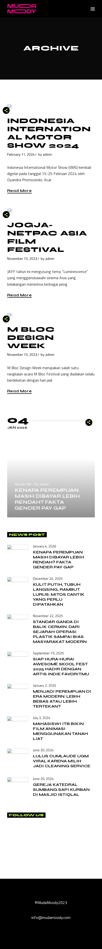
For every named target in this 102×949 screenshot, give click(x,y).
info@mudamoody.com (51, 917)
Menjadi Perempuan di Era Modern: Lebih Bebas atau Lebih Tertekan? (62, 699)
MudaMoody (47, 902)
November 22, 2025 (48, 615)
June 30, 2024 (43, 750)
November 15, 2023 (22, 258)
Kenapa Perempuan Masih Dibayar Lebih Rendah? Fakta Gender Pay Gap (47, 499)
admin (47, 154)
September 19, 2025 (48, 653)
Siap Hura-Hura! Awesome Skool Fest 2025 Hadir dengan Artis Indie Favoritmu (61, 666)
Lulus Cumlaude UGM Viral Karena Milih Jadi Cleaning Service (61, 761)
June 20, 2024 (43, 778)
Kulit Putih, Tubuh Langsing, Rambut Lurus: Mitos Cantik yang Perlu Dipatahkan (58, 594)
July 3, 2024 (41, 717)
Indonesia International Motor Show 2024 (49, 133)
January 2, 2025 (44, 685)
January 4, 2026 (44, 546)
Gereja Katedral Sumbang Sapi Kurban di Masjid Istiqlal (61, 789)
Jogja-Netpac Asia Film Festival (47, 237)
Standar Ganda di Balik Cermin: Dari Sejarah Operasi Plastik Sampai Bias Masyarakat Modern (60, 631)
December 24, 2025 (48, 578)
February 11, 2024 (21, 154)
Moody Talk (23, 484)
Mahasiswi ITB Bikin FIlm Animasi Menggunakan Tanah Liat (60, 731)
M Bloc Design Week (31, 337)
